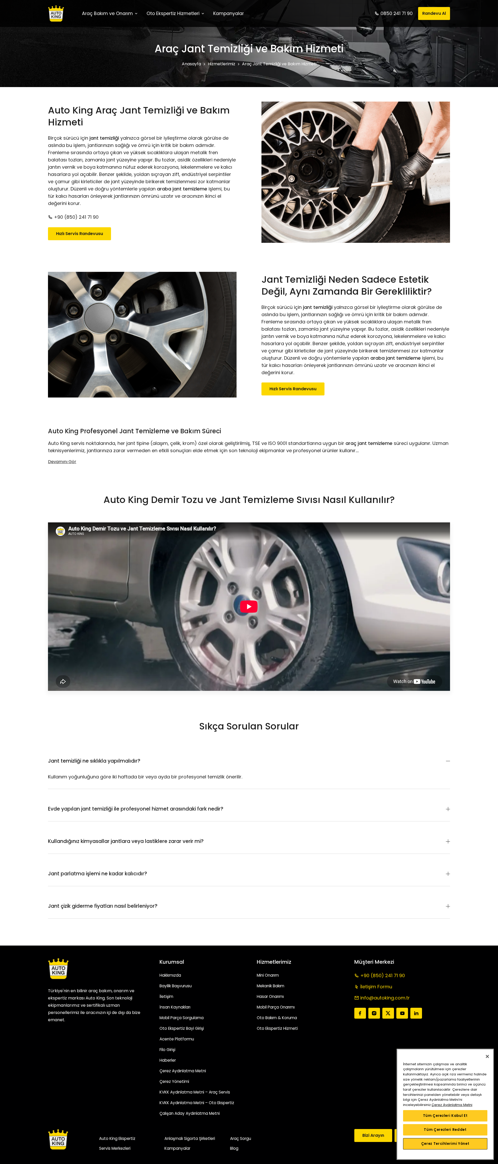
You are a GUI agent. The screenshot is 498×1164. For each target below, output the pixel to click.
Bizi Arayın (373, 1135)
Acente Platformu (177, 1039)
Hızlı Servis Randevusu (79, 234)
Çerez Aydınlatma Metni (183, 1071)
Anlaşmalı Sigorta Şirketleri (189, 1138)
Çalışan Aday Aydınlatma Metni (190, 1113)
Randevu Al (434, 13)
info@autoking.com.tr (385, 998)
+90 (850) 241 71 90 (76, 217)
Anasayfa (191, 64)
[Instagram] (374, 1013)
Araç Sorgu (240, 1138)
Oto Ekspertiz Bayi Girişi (182, 1028)
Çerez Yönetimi (174, 1081)
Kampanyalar (177, 1148)
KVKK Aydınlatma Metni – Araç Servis (195, 1092)
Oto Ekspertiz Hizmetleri (173, 13)
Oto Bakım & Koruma (277, 1017)
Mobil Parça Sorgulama (182, 1017)
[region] (445, 1104)
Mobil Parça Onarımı (276, 1007)
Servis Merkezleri (114, 1148)
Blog (234, 1148)
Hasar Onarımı (270, 996)
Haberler (168, 1060)
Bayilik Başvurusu (176, 986)
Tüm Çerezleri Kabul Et (445, 1115)
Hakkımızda (170, 975)
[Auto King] (56, 13)
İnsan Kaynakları (175, 1007)
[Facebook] (360, 1013)
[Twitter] (388, 1013)
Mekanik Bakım (270, 986)
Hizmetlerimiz (221, 64)
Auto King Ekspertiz (117, 1138)
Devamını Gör (62, 462)
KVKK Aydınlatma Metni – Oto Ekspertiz (197, 1102)
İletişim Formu (376, 986)
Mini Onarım (268, 975)
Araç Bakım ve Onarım (107, 13)
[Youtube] (402, 1013)
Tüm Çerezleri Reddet (445, 1129)
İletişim (166, 996)
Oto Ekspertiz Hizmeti (277, 1028)
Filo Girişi (167, 1049)
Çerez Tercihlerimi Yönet (445, 1143)
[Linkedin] (416, 1013)
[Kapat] (487, 1056)
